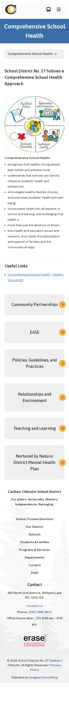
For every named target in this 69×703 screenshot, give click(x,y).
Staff (34, 573)
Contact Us (34, 606)
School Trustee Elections (34, 519)
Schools (34, 534)
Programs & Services (34, 550)
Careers (35, 565)
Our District (34, 527)
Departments (34, 557)
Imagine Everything (43, 677)
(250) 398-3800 (40, 612)
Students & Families (34, 542)
